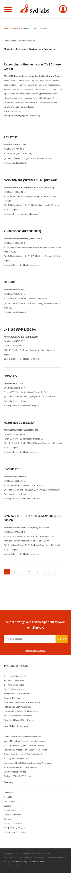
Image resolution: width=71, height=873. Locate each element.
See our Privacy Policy (35, 650)
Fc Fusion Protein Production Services (21, 767)
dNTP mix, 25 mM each (14, 685)
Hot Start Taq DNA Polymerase (17, 707)
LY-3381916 (11, 469)
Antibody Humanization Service (17, 758)
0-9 (24, 832)
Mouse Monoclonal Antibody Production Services (25, 741)
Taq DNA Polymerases (14, 689)
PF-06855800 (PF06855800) (22, 231)
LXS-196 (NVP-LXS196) (20, 329)
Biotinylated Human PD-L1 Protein (18, 720)
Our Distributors (11, 801)
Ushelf (16, 866)
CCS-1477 (10, 376)
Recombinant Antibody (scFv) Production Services (26, 754)
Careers (7, 806)
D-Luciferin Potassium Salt (15, 676)
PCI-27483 (11, 137)
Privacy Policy (10, 810)
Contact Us (9, 793)
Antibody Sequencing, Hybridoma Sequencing (24, 745)
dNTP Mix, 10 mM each (14, 680)
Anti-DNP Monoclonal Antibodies (18, 716)
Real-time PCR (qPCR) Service (17, 776)
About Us (8, 797)
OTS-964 (9, 282)
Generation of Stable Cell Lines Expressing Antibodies (27, 763)
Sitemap (7, 819)
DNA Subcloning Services (15, 772)
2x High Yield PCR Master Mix (17, 694)
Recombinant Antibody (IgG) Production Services (25, 750)
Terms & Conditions (12, 815)
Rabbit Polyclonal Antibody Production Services (24, 736)
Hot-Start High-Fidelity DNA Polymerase (21, 711)
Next (53, 571)
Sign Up (61, 638)
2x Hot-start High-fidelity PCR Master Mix (22, 702)
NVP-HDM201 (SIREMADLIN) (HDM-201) (31, 180)
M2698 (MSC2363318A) (19, 422)
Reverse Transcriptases (14, 698)
